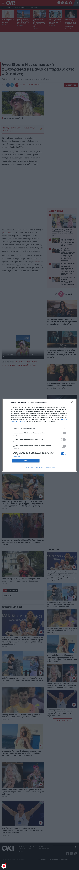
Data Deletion (28, 467)
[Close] (73, 402)
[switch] (63, 433)
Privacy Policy (50, 467)
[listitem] (39, 429)
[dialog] (39, 435)
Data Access (39, 467)
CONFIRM (25, 461)
